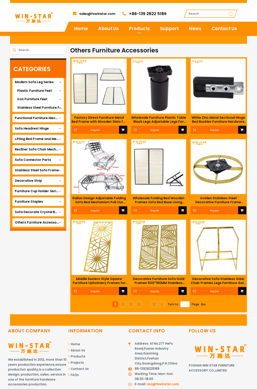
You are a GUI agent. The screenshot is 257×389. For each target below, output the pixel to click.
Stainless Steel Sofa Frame (37, 170)
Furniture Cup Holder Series (37, 191)
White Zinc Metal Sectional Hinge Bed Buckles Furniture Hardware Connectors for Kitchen (218, 120)
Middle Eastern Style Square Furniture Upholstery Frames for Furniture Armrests (99, 281)
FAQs (74, 375)
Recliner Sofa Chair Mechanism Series (39, 149)
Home (81, 29)
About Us (108, 29)
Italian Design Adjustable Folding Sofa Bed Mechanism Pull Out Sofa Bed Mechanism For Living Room (99, 200)
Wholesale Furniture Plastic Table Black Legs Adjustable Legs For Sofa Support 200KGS (158, 120)
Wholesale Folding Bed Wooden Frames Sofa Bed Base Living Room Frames (158, 200)
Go (203, 304)
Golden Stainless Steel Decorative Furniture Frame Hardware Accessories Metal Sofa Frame (218, 200)
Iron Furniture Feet (32, 99)
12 (154, 304)
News (195, 29)
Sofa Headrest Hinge (32, 128)
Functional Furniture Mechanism (39, 118)
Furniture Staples (29, 201)
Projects (77, 362)
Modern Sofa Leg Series (34, 82)
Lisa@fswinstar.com (163, 384)
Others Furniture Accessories (39, 222)
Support (169, 29)
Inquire (95, 130)
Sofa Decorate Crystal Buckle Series (39, 212)
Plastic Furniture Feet (34, 90)
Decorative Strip (28, 180)
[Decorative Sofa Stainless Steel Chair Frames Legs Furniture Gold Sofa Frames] (218, 247)
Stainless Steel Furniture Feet (41, 107)
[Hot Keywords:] (14, 50)
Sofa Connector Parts (33, 159)
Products (139, 29)
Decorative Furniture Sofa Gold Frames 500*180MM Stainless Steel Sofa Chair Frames (158, 281)
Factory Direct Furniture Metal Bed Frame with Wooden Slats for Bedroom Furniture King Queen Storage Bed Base (98, 120)
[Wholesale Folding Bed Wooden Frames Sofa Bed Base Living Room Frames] (158, 166)
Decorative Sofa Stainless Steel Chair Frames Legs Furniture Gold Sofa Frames (218, 281)
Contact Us (224, 29)
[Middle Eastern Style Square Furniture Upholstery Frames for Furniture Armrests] (99, 247)
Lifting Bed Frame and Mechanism (39, 139)
